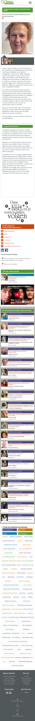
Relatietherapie (26, 629)
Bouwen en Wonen (27, 544)
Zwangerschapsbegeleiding (17, 665)
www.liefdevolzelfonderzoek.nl (12, 246)
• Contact (26, 676)
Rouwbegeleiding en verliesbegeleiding (10, 633)
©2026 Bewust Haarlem (17, 701)
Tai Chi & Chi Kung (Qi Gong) (27, 645)
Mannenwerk (16, 597)
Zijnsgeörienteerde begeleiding (25, 661)
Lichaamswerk (22, 593)
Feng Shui (19, 564)
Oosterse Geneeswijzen (17, 609)
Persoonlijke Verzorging (13, 617)
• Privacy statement (26, 678)
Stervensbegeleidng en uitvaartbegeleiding (17, 641)
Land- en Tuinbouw (27, 585)
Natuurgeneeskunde (6, 609)
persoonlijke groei (8, 530)
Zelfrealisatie (12, 661)
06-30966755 (7, 240)
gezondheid (22, 530)
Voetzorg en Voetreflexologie (8, 657)
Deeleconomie (5, 560)
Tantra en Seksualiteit (8, 649)
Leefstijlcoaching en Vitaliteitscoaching (11, 589)
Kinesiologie (8, 581)
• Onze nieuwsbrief (9, 684)
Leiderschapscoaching (27, 589)
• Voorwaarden (26, 682)
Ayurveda (20, 540)
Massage (23, 597)
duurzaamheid (23, 533)
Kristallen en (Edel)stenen (24, 581)
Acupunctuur (5, 536)
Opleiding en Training (7, 613)
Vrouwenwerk (18, 657)
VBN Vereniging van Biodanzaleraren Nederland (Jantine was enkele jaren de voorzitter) (16, 259)
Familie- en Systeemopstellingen (9, 564)
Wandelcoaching (25, 657)
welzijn (5, 533)
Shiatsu (23, 633)
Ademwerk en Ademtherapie (16, 536)
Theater (18, 649)
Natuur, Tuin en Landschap (8, 605)
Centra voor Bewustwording (9, 548)
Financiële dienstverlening (27, 564)
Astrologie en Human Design (9, 540)
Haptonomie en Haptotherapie (8, 573)
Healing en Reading (21, 573)
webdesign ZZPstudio (17, 716)
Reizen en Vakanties (10, 629)
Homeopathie (30, 573)
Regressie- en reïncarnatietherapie (10, 625)
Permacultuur (4, 617)
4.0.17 (17, 711)
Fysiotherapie (14, 568)
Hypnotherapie (11, 577)
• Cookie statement (26, 680)
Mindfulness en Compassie (10, 601)
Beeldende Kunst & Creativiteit (10, 544)
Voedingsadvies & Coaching (25, 653)
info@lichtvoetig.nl (9, 243)
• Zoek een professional (8, 676)
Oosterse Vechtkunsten (28, 609)
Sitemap (17, 706)
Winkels (31, 657)
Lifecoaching (30, 593)
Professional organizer (10, 621)
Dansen (31, 556)
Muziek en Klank (26, 601)
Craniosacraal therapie (22, 556)
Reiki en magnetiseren (27, 625)
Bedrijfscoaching (28, 540)
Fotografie (5, 568)
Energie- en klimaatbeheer (27, 560)
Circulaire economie (8, 552)
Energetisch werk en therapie (15, 560)
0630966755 (7, 237)
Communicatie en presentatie (8, 556)
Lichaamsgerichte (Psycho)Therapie (9, 593)
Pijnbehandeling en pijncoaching (26, 617)
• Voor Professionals (9, 682)
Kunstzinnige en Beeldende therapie (11, 585)
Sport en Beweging (16, 637)
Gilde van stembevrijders (11, 264)
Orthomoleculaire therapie (19, 613)
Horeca (3, 577)
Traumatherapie (28, 649)
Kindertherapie (29, 577)
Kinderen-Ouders (20, 577)
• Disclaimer (26, 684)
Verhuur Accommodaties (9, 653)
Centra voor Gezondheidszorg (25, 548)
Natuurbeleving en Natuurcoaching (25, 605)
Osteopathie (30, 613)
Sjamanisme (30, 633)
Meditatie (30, 597)
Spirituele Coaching (6, 637)
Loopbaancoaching (7, 597)
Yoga (4, 661)
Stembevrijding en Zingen (27, 637)
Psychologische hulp (26, 621)
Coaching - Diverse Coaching (25, 552)
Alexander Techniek (28, 536)
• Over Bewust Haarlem (8, 680)
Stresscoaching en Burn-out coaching (10, 645)
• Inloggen (26, 692)
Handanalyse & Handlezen (26, 568)
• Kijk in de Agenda (9, 678)
